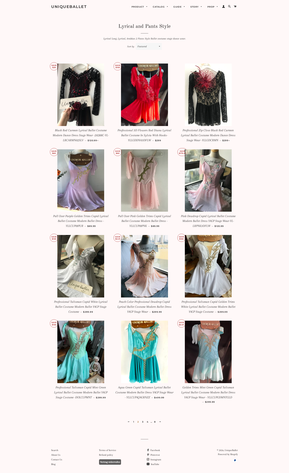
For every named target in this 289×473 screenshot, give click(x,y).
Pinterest (155, 454)
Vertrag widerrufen (110, 462)
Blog (53, 464)
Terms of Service (107, 450)
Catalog (159, 6)
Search (54, 450)
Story (194, 6)
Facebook (155, 450)
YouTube (154, 464)
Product (138, 6)
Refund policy (106, 454)
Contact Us (56, 459)
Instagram (155, 459)
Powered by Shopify (228, 454)
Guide (177, 6)
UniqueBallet (69, 6)
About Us (55, 454)
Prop (211, 6)
